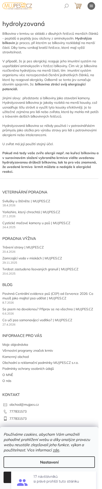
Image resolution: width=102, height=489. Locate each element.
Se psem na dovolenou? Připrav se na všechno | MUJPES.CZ (47, 309)
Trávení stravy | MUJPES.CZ (23, 247)
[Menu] (91, 6)
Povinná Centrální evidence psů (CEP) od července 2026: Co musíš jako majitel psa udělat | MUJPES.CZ (47, 295)
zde (56, 450)
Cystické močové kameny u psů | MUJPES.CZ (36, 223)
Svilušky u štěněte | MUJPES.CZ (26, 201)
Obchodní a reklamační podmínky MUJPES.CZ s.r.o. (40, 363)
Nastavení (49, 462)
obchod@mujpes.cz (24, 404)
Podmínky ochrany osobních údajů (28, 368)
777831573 (18, 411)
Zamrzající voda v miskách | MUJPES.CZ (32, 258)
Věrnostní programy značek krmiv (27, 350)
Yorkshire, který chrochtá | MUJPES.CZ (31, 212)
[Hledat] (66, 6)
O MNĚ (7, 375)
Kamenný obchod (15, 357)
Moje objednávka (15, 344)
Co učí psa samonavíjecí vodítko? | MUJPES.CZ (37, 320)
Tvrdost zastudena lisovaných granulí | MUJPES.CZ (40, 269)
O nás (6, 381)
